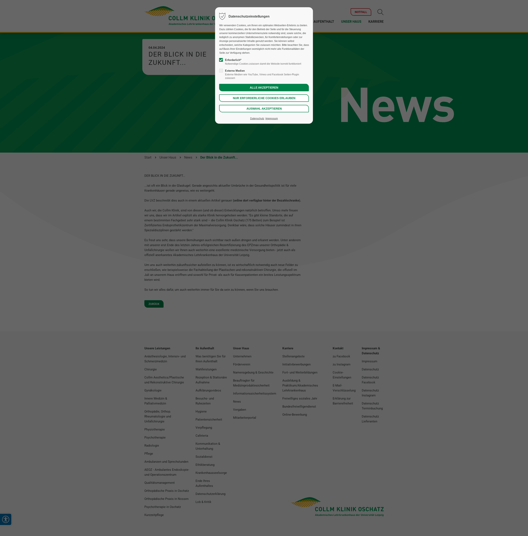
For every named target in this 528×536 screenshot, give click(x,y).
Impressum (271, 118)
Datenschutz (257, 118)
